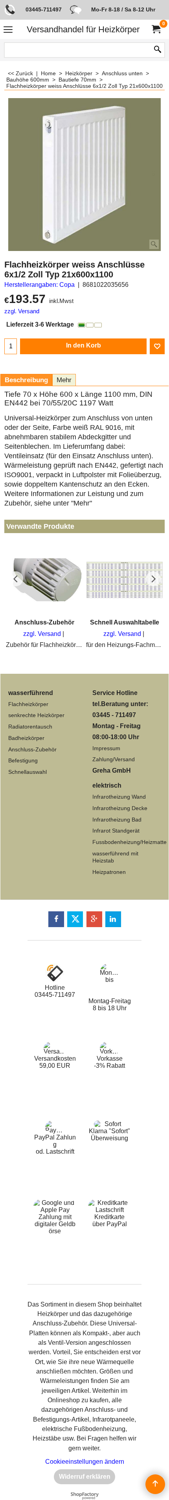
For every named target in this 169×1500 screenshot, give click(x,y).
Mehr (64, 380)
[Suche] (157, 50)
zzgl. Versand (21, 311)
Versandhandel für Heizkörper (83, 29)
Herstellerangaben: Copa (39, 284)
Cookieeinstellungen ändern (84, 1461)
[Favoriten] (157, 346)
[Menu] (8, 30)
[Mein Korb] (156, 29)
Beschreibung (26, 380)
